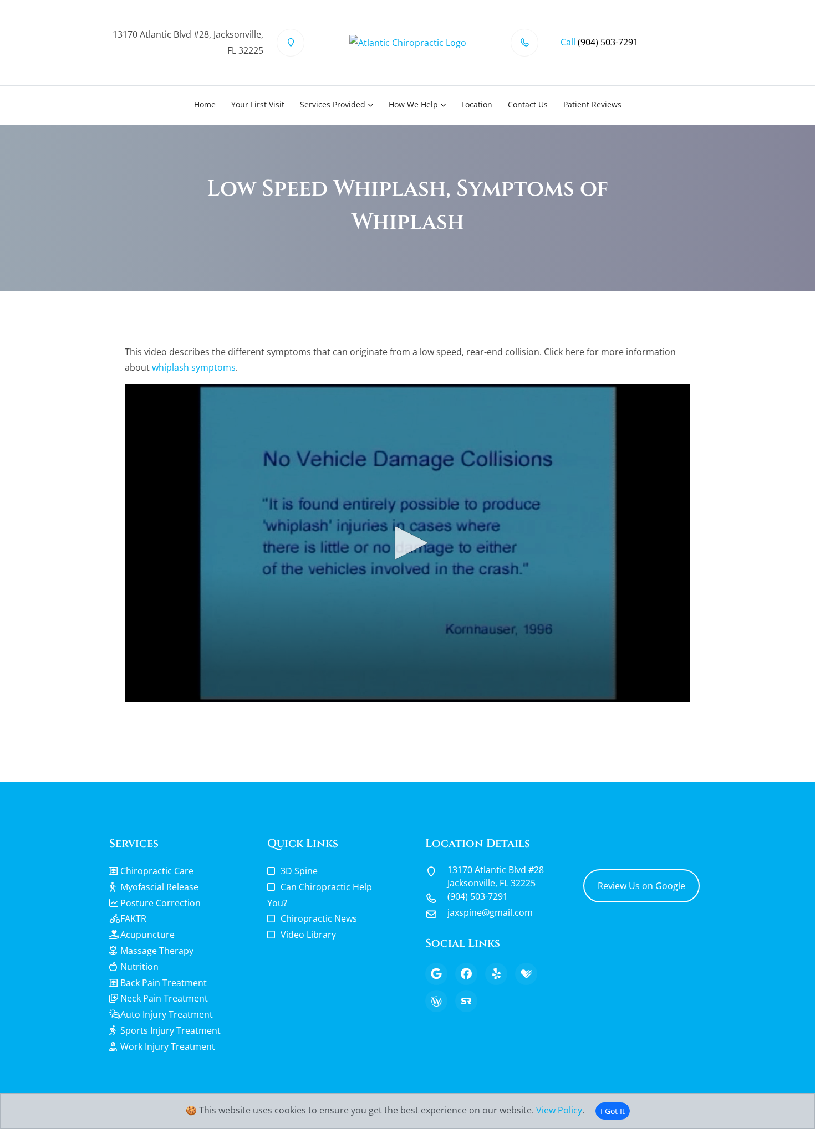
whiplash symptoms (194, 367)
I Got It (612, 1111)
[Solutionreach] (466, 1001)
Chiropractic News (319, 918)
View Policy (559, 1110)
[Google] (436, 974)
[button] (407, 543)
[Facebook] (466, 974)
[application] (407, 543)
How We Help (413, 104)
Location (476, 104)
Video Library (308, 934)
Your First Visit (257, 104)
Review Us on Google (641, 886)
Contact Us (528, 104)
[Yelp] (496, 974)
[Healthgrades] (526, 974)
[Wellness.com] (436, 1001)
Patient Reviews (592, 104)
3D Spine (299, 871)
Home (205, 104)
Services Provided (332, 104)
